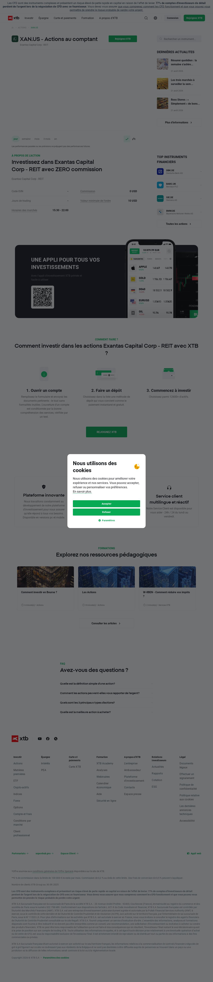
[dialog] (106, 491)
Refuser (106, 512)
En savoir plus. (82, 491)
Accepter (106, 503)
